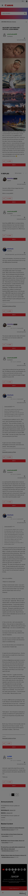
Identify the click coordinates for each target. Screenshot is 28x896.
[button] (26, 2)
